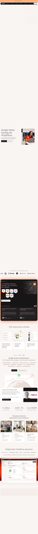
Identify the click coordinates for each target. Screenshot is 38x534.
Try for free (35, 3)
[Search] (29, 3)
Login (32, 3)
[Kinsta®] (3, 3)
